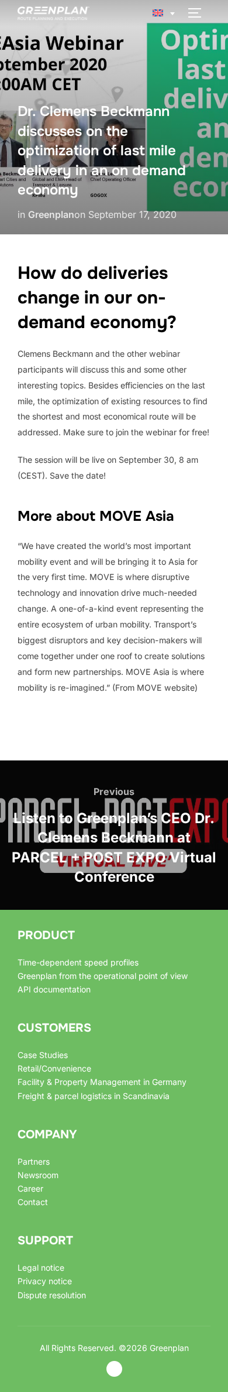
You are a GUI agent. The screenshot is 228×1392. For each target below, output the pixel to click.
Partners (34, 1161)
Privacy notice (45, 1281)
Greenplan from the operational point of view (103, 976)
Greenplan (51, 214)
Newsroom (38, 1175)
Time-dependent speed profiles (78, 962)
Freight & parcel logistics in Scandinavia (94, 1096)
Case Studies (43, 1055)
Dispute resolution (52, 1295)
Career (30, 1188)
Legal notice (41, 1267)
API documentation (54, 989)
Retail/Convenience (54, 1068)
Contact (33, 1202)
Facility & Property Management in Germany (102, 1082)
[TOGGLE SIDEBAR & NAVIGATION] (198, 13)
